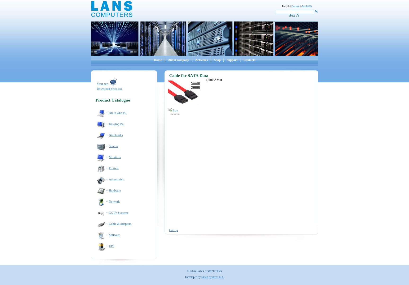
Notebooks (116, 135)
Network (114, 201)
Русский (295, 6)
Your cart (102, 83)
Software (114, 235)
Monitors (115, 157)
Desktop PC (116, 124)
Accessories (116, 179)
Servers (113, 146)
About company (178, 60)
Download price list (109, 88)
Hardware (115, 190)
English (285, 6)
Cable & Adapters (120, 223)
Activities (201, 60)
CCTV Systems (118, 212)
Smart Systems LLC (212, 277)
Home (158, 60)
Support (232, 60)
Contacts (249, 60)
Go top (173, 230)
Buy (175, 110)
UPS (111, 246)
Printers (114, 168)
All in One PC (118, 113)
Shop (217, 60)
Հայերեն (306, 6)
